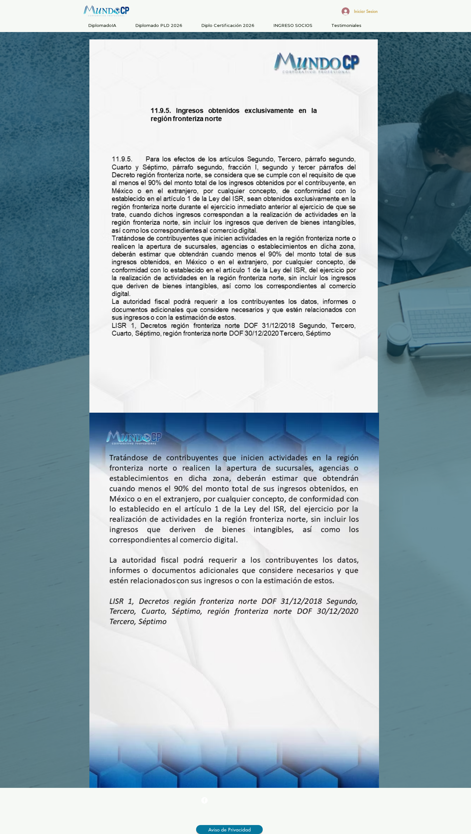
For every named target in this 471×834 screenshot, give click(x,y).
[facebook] (204, 800)
